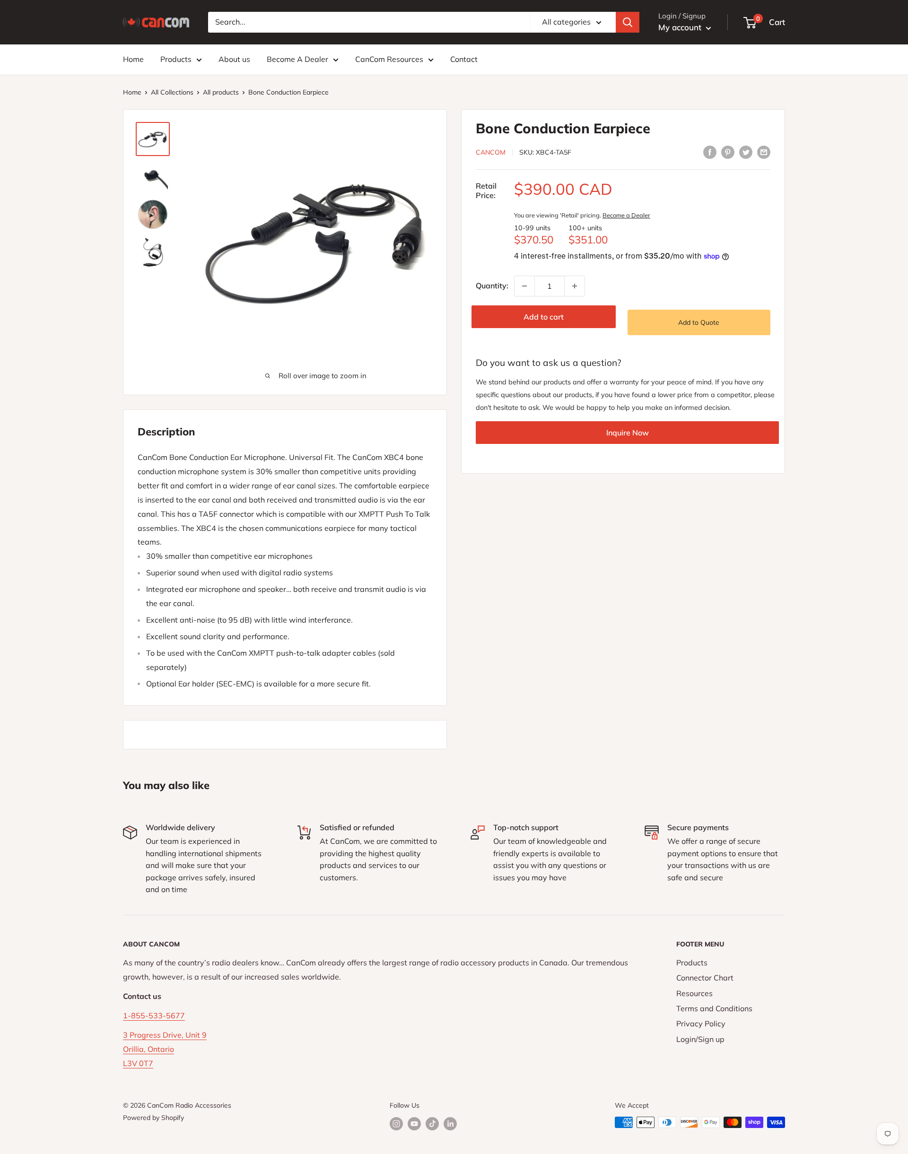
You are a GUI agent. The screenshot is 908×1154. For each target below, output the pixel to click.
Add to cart (544, 316)
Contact (464, 59)
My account (681, 27)
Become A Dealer (297, 59)
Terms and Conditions (714, 1008)
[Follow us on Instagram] (396, 1123)
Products (176, 59)
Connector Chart (704, 977)
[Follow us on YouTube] (414, 1123)
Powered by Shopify (153, 1117)
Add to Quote (698, 322)
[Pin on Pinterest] (727, 152)
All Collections (172, 92)
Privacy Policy (700, 1023)
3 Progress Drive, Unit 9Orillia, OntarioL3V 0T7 (165, 1049)
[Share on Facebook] (709, 152)
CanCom (491, 152)
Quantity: (492, 285)
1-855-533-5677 (154, 1015)
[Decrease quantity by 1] (524, 286)
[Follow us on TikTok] (432, 1123)
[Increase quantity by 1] (575, 286)
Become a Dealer (626, 215)
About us (234, 59)
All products (221, 92)
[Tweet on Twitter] (745, 152)
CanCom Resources (389, 59)
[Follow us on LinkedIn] (450, 1123)
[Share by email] (763, 152)
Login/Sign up (700, 1039)
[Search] (627, 22)
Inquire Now (627, 432)
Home (133, 59)
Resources (694, 993)
